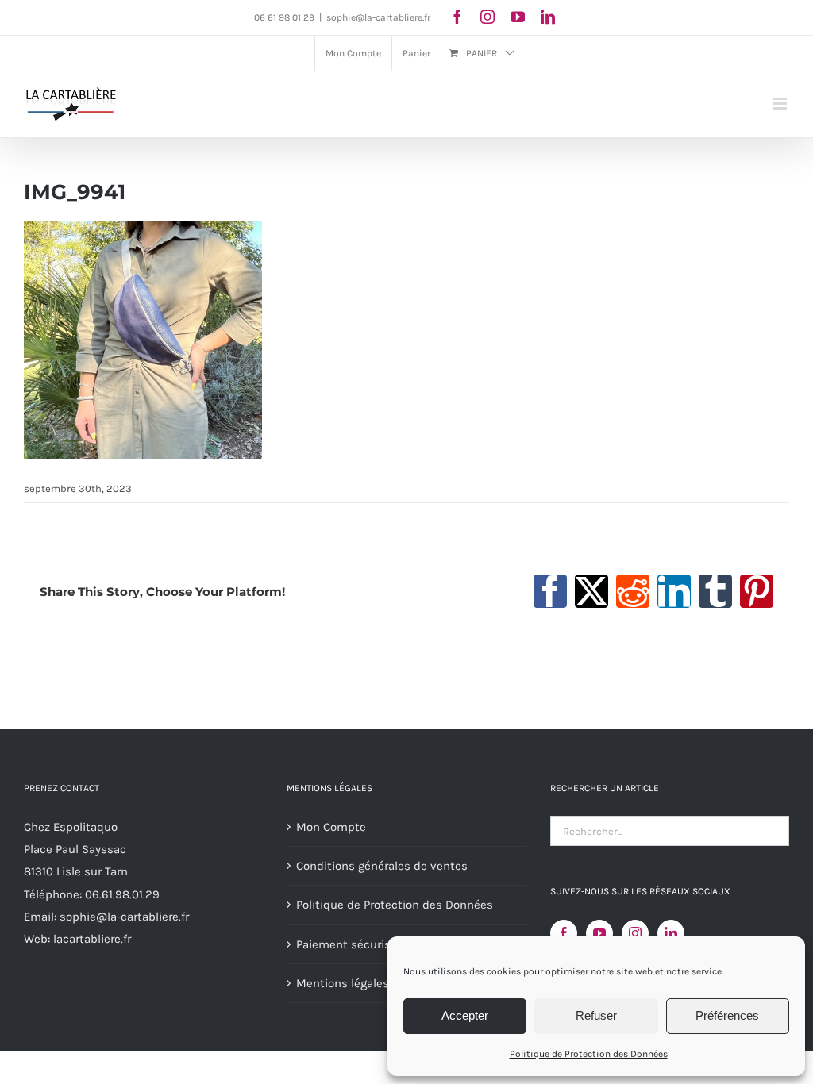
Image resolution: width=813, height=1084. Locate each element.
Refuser (596, 1015)
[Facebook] (563, 933)
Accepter (464, 1015)
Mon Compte (331, 827)
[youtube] (518, 17)
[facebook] (457, 17)
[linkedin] (548, 17)
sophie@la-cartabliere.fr (378, 17)
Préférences (727, 1015)
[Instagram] (635, 933)
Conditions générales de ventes (382, 866)
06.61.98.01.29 (122, 894)
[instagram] (487, 17)
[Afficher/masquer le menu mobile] (781, 103)
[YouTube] (599, 933)
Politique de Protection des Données (589, 1053)
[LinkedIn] (670, 933)
